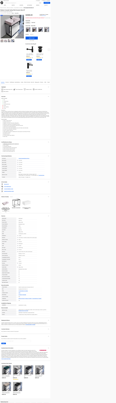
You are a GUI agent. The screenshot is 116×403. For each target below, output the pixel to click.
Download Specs (41, 175)
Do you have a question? (4, 84)
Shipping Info (37, 82)
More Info (32, 82)
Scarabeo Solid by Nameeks (8, 11)
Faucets (46, 5)
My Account (38, 0)
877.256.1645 (48, 0)
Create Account (6, 0)
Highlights (3, 82)
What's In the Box (27, 82)
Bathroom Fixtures (22, 298)
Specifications (17, 82)
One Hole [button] (27, 22)
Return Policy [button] (44, 15)
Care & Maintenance (7, 186)
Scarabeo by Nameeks (22, 294)
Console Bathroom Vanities (23, 290)
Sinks (5, 5)
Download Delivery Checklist (30, 324)
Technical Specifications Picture (24, 158)
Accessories (29, 5)
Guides (22, 82)
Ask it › (3, 343)
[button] (28, 29)
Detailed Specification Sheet (9, 191)
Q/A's (45, 82)
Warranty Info (6, 184)
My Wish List (44, 0)
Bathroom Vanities (28, 298)
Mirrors (37, 5)
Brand (49, 82)
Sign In (2, 0)
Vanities (13, 5)
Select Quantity (34, 35)
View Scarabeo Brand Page (5, 358)
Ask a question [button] (9, 13)
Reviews (41, 82)
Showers (21, 5)
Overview (7, 82)
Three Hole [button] (33, 22)
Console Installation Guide (8, 188)
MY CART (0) (47, 2)
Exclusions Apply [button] (47, 17)
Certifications (12, 82)
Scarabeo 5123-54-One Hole (23, 310)
